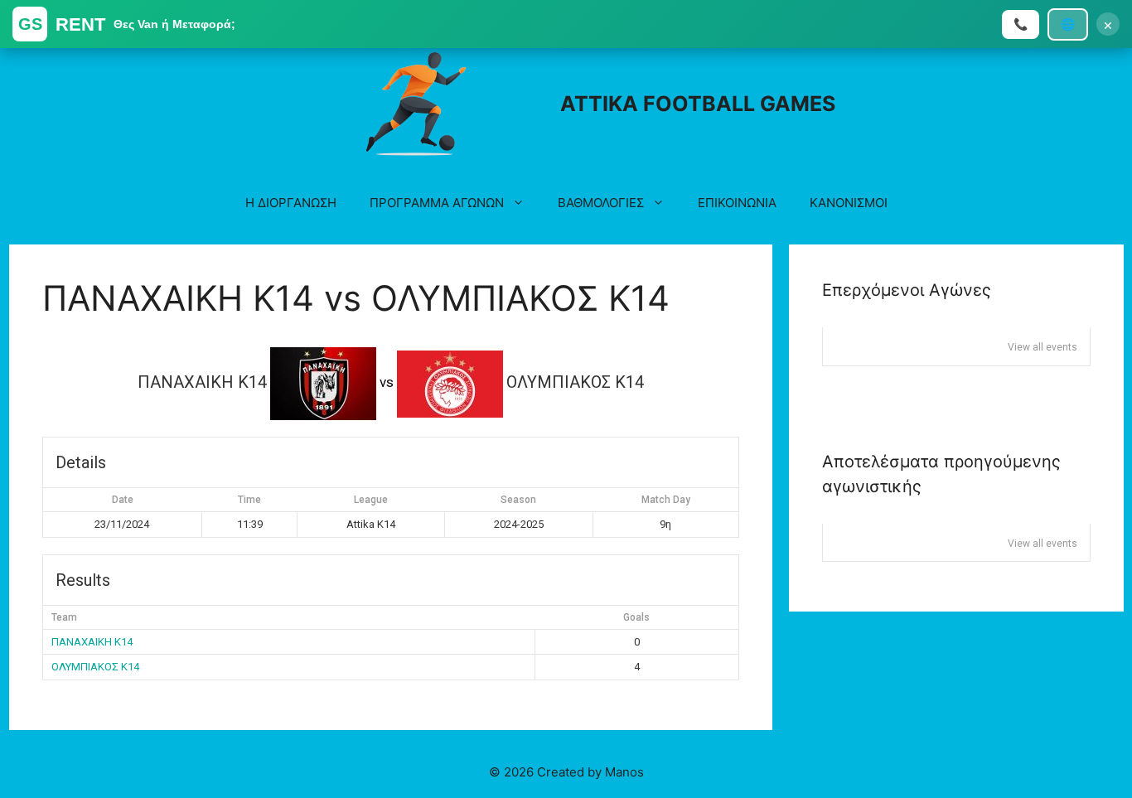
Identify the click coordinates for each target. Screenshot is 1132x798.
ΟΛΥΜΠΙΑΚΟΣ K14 (95, 666)
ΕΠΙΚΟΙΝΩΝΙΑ (737, 202)
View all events (1042, 347)
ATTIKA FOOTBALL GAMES (697, 103)
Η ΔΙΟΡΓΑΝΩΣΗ (290, 202)
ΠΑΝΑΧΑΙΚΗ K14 (92, 642)
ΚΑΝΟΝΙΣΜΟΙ (849, 202)
